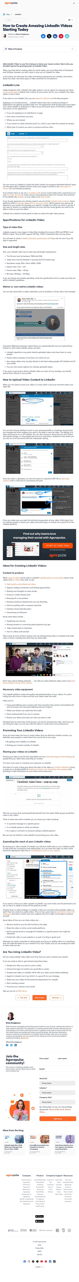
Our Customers (50, 1183)
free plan (20, 203)
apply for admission (43, 98)
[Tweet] (49, 36)
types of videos (14, 578)
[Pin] (61, 36)
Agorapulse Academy (68, 1186)
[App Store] (39, 1221)
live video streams (14, 195)
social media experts (11, 92)
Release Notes (68, 1189)
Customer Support (59, 1186)
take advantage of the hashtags (59, 757)
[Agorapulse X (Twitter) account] (37, 1261)
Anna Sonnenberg (35, 1151)
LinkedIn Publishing (61, 767)
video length (45, 197)
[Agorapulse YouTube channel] (41, 1261)
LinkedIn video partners (60, 201)
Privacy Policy (39, 1248)
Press (50, 1189)
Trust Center (68, 1199)
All (69, 20)
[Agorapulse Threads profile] (33, 1261)
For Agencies (40, 1199)
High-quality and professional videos (21, 584)
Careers (50, 1187)
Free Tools (68, 1180)
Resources (68, 1201)
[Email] (67, 36)
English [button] (38, 1267)
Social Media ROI (40, 1196)
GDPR (39, 1251)
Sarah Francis (9, 1151)
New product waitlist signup (40, 1205)
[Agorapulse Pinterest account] (46, 1261)
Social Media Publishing (40, 1183)
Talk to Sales (59, 1194)
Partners (50, 1192)
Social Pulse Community (68, 1195)
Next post (55, 998)
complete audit (34, 193)
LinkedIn (18, 14)
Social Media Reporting (40, 1193)
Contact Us (50, 1180)
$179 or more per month (38, 203)
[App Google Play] (39, 1216)
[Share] (43, 36)
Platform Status (59, 1191)
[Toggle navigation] (76, 3)
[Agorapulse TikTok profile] (54, 1261)
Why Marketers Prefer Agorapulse (26, 1203)
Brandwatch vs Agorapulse (26, 1195)
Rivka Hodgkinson (13, 1023)
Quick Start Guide (58, 1181)
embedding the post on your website (45, 850)
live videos (16, 580)
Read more (24, 1038)
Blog (8, 14)
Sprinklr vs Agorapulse (26, 1199)
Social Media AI (40, 1201)
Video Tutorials (68, 1192)
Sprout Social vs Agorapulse (27, 1181)
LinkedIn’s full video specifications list (35, 238)
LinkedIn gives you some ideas (52, 578)
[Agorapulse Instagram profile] (29, 1261)
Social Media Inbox (40, 1180)
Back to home (39, 998)
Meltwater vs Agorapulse (27, 1191)
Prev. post (23, 998)
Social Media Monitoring (40, 1188)
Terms (39, 1245)
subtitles (20, 197)
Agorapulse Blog (68, 1182)
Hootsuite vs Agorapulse (26, 1186)
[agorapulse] (9, 3)
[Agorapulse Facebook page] (25, 1261)
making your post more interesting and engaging (48, 769)
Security (39, 1254)
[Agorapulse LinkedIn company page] (50, 1261)
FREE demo (22, 991)
